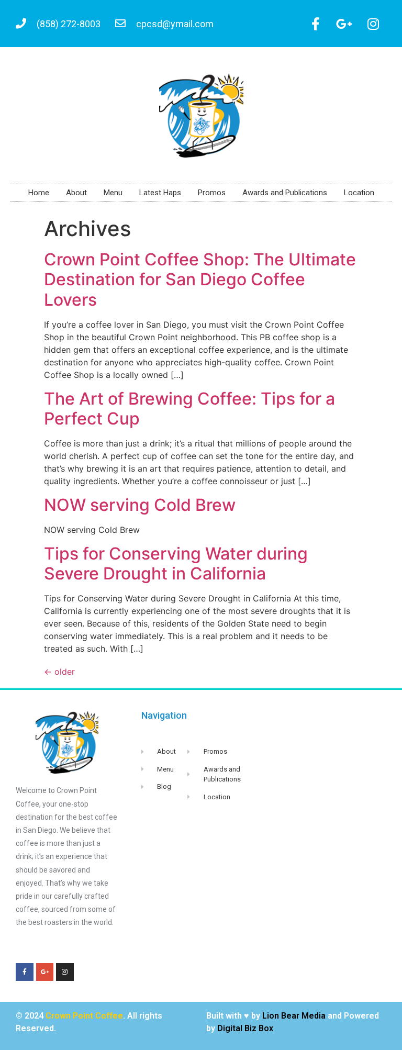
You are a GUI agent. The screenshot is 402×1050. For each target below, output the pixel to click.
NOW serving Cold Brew (140, 505)
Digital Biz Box (245, 1028)
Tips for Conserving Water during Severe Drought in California (176, 563)
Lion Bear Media (294, 1016)
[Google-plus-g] (344, 23)
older (59, 671)
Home (38, 192)
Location (359, 192)
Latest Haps (160, 192)
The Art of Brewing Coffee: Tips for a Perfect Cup (189, 408)
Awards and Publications (284, 192)
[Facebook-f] (316, 23)
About (76, 192)
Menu (113, 192)
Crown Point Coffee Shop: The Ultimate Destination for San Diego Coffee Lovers (200, 279)
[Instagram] (373, 23)
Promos (212, 192)
